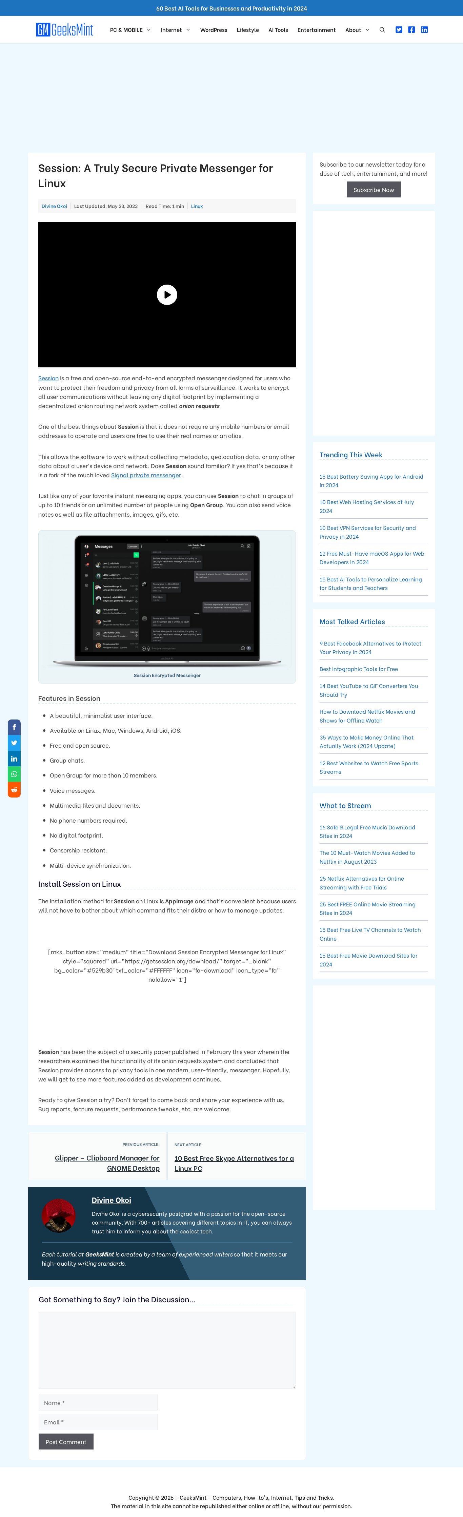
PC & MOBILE (126, 29)
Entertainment (317, 29)
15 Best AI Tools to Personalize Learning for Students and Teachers (371, 583)
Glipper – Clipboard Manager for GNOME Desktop (107, 1162)
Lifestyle (248, 29)
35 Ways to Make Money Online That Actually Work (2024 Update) (367, 741)
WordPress (213, 29)
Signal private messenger (146, 475)
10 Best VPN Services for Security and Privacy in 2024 (368, 531)
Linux (197, 206)
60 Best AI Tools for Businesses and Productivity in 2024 (231, 8)
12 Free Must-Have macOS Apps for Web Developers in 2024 (372, 557)
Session (48, 377)
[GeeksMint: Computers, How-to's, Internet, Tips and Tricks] (65, 28)
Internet (171, 29)
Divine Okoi (111, 1199)
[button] (382, 29)
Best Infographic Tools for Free (359, 668)
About (353, 29)
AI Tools (278, 29)
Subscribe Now (374, 189)
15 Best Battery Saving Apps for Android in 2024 (371, 480)
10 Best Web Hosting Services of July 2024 (367, 506)
